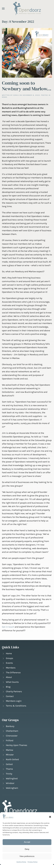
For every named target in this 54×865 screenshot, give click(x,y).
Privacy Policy (32, 862)
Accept (27, 842)
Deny (27, 849)
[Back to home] (27, 8)
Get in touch (8, 626)
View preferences (27, 856)
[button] (50, 816)
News (4, 97)
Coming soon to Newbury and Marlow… (26, 86)
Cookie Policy (21, 862)
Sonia (16, 95)
